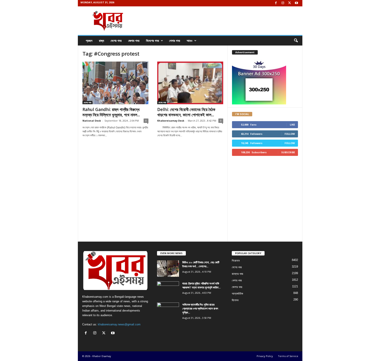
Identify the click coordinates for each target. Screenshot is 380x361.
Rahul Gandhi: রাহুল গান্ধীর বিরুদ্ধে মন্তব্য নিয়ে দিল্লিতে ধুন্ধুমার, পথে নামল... (111, 112)
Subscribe (288, 152)
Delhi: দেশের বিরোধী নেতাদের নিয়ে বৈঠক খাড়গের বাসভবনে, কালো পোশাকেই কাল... (186, 112)
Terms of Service (288, 356)
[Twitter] (289, 3)
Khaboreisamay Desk (170, 120)
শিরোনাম (236, 260)
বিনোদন (235, 300)
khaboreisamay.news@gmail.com (119, 324)
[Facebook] (276, 3)
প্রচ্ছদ (89, 40)
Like (292, 124)
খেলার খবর (174, 40)
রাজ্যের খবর (237, 273)
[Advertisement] (152, 161)
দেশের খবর (116, 40)
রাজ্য (101, 40)
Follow (290, 133)
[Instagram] (282, 3)
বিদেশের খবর (152, 40)
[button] (296, 41)
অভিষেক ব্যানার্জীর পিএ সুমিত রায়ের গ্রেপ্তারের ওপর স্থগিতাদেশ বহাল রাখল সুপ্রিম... (200, 308)
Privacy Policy (265, 356)
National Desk (91, 120)
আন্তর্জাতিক (237, 293)
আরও (189, 40)
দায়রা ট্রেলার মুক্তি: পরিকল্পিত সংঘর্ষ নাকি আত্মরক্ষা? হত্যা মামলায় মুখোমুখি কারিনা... (201, 285)
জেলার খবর (133, 40)
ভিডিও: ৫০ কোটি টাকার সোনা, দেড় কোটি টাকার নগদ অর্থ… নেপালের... (200, 264)
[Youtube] (296, 3)
